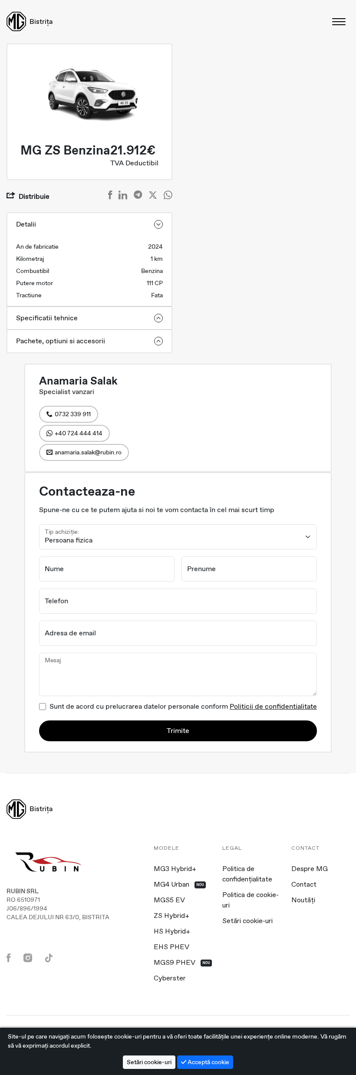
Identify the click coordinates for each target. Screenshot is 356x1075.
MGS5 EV (169, 900)
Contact (303, 884)
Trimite (178, 730)
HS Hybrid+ (172, 931)
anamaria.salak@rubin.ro (88, 452)
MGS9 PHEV (182, 963)
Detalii (26, 224)
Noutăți (303, 900)
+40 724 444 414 (78, 433)
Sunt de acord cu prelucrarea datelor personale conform (183, 706)
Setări (149, 1062)
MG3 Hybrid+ (175, 869)
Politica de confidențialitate (247, 874)
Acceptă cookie (207, 1062)
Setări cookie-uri (247, 921)
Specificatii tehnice (47, 317)
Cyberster (170, 978)
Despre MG (309, 869)
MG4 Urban (179, 884)
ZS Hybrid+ (171, 916)
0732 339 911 (73, 414)
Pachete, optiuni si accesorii (60, 340)
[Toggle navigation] (339, 21)
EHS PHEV (171, 947)
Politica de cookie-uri (250, 900)
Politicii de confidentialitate (273, 706)
